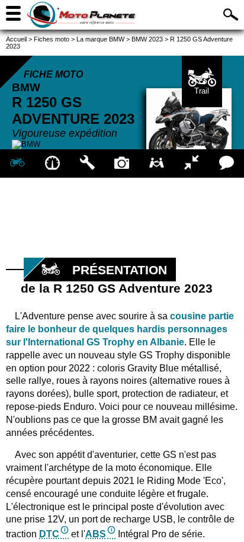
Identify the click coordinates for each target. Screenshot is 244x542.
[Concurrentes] (191, 163)
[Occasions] (156, 163)
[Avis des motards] (226, 163)
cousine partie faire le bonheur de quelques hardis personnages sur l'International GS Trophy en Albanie (120, 329)
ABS (95, 534)
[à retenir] (52, 163)
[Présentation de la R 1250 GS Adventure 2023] (17, 163)
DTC (49, 534)
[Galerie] (122, 163)
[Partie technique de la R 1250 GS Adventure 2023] (87, 163)
